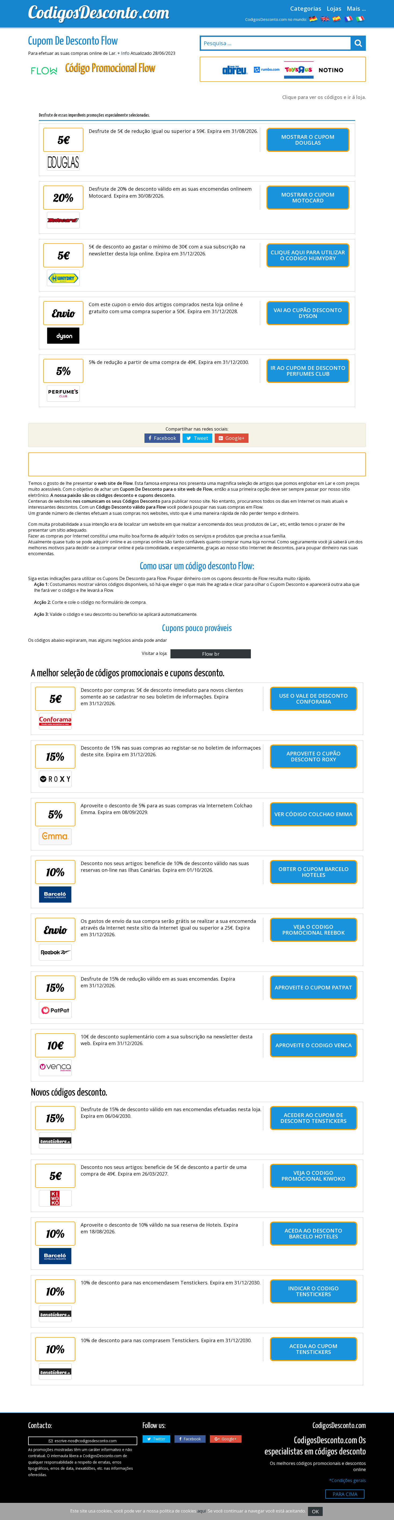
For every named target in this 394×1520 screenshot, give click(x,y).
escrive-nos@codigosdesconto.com (85, 1440)
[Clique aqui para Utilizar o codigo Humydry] (63, 278)
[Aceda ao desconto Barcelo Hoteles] (55, 1256)
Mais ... (356, 8)
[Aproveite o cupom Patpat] (55, 1010)
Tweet (199, 438)
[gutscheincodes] (313, 19)
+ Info (123, 53)
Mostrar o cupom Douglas (307, 139)
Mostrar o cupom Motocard (307, 197)
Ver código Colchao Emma (313, 814)
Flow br (211, 654)
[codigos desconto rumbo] (266, 70)
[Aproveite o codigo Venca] (55, 1068)
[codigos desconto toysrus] (299, 70)
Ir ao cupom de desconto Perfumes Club (307, 370)
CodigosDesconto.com (98, 12)
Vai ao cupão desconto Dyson (308, 313)
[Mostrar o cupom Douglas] (63, 162)
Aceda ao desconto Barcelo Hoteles (313, 1233)
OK (315, 1511)
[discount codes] (325, 19)
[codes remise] (348, 19)
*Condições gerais (347, 1480)
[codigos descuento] (337, 19)
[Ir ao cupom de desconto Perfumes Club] (63, 393)
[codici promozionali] (360, 19)
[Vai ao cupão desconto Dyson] (63, 335)
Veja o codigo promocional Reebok (313, 929)
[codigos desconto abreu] (234, 70)
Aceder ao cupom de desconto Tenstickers (313, 1117)
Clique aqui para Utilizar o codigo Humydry (308, 255)
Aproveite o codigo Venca (314, 1045)
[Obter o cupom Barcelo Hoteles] (55, 894)
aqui (201, 1511)
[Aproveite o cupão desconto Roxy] (55, 779)
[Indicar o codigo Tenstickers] (55, 1314)
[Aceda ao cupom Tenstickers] (55, 1371)
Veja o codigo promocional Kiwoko (313, 1175)
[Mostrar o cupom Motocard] (63, 220)
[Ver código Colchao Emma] (55, 836)
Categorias (305, 8)
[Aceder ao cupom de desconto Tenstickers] (55, 1140)
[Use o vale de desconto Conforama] (55, 721)
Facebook (163, 438)
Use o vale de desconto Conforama (313, 698)
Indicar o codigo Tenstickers (313, 1291)
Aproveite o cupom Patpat (313, 987)
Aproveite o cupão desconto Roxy (314, 756)
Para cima (345, 1494)
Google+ (233, 438)
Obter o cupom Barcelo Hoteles (313, 871)
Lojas (334, 8)
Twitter (158, 1438)
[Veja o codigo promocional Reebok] (55, 952)
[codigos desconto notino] (331, 70)
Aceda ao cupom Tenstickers (313, 1349)
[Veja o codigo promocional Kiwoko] (55, 1198)
